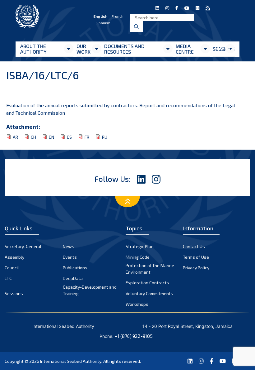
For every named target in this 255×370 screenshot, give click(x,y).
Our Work (83, 49)
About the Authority (33, 49)
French (117, 16)
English (100, 16)
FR (87, 137)
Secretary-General (23, 246)
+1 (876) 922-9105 (134, 336)
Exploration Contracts (147, 282)
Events (70, 257)
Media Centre (185, 49)
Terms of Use (196, 257)
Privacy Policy (196, 267)
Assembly (14, 257)
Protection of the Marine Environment (150, 269)
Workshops (137, 304)
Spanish (103, 23)
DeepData (73, 278)
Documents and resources (124, 49)
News (68, 246)
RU (104, 137)
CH (33, 137)
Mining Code (138, 257)
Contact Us (194, 246)
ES (69, 137)
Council (12, 267)
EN (51, 137)
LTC (8, 278)
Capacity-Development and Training (90, 290)
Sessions (14, 293)
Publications (75, 267)
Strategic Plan (140, 246)
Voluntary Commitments (149, 293)
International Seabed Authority (70, 361)
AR (15, 137)
